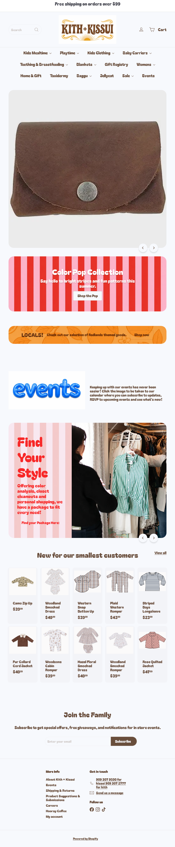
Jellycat (107, 75)
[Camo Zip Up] (23, 592)
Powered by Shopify (85, 839)
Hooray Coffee (56, 811)
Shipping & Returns (60, 790)
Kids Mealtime (35, 52)
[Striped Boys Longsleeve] (152, 596)
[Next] (153, 248)
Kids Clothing (99, 52)
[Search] (36, 30)
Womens (144, 64)
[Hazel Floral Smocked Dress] (87, 654)
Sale (126, 75)
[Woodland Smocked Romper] (120, 654)
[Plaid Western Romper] (120, 596)
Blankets (84, 64)
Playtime (68, 52)
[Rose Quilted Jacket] (152, 652)
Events (148, 75)
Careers (52, 805)
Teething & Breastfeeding (42, 64)
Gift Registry (116, 64)
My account (54, 816)
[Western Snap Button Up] (87, 596)
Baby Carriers (135, 52)
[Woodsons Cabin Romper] (55, 654)
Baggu (82, 75)
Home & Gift (30, 75)
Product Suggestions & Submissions (63, 798)
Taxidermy (59, 75)
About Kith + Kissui (60, 779)
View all (160, 553)
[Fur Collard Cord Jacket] (23, 652)
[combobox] (25, 30)
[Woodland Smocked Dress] (55, 596)
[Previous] (143, 248)
